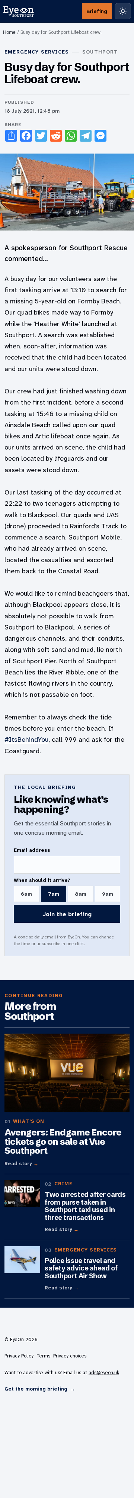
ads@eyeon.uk (104, 1372)
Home (9, 32)
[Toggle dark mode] (123, 11)
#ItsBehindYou (26, 739)
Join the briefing (67, 914)
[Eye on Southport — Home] (18, 11)
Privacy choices (69, 1356)
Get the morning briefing (39, 1389)
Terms (43, 1356)
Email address (32, 850)
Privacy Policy (19, 1356)
